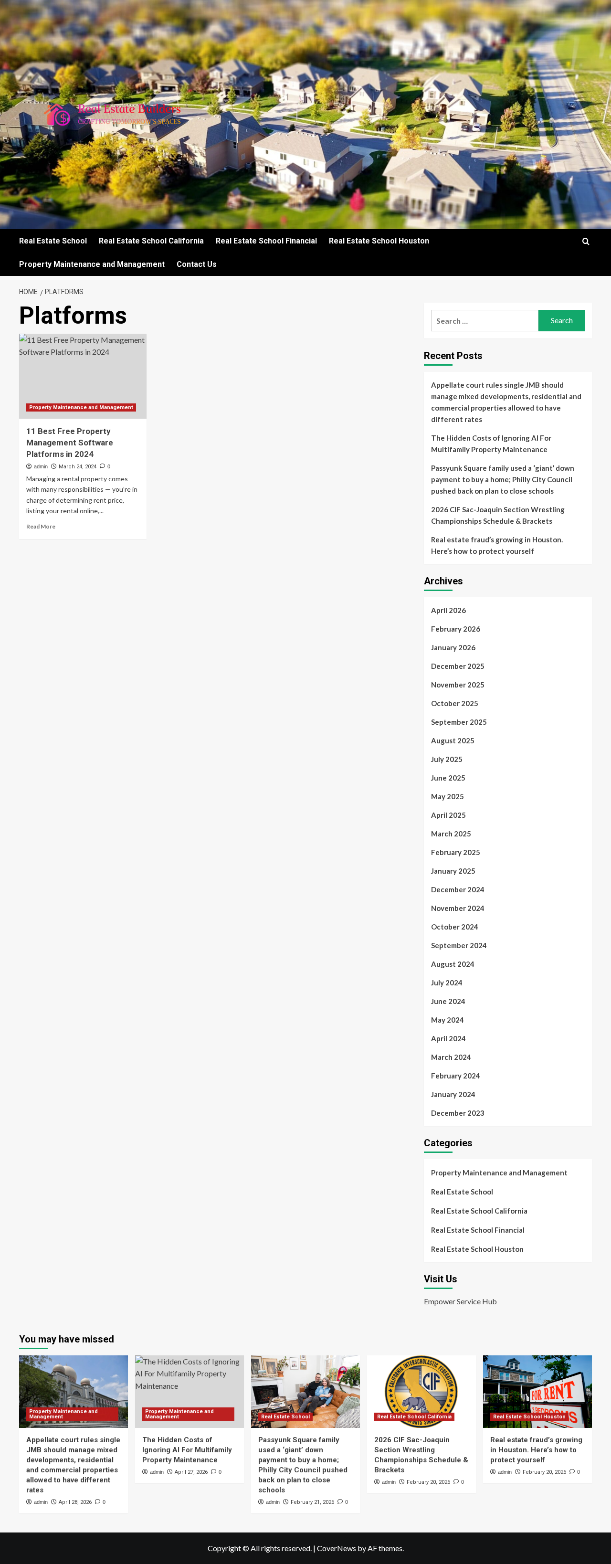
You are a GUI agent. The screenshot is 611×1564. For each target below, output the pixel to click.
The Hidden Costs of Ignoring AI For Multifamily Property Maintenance (491, 443)
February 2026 (455, 628)
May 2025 (447, 796)
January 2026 (453, 647)
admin (41, 466)
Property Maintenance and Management (92, 264)
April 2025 (448, 815)
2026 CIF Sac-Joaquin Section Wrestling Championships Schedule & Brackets (498, 515)
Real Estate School (53, 240)
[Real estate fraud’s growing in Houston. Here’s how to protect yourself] (537, 1391)
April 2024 (448, 1038)
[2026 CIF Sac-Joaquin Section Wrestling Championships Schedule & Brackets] (421, 1391)
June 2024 (448, 1001)
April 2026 (448, 610)
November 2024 (458, 908)
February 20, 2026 (428, 1482)
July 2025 (447, 759)
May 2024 (447, 1019)
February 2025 (455, 852)
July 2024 (447, 982)
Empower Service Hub (460, 1301)
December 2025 (458, 666)
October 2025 (454, 703)
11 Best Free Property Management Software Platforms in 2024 (69, 442)
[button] (586, 241)
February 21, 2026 (312, 1502)
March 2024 (451, 1057)
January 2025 (453, 871)
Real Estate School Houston (379, 240)
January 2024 (453, 1094)
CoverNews (336, 1548)
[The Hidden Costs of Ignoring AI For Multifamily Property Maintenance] (189, 1391)
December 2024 (458, 889)
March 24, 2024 (77, 467)
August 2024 (452, 964)
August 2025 (452, 740)
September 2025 (459, 722)
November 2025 (458, 684)
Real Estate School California (151, 240)
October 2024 (454, 926)
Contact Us (197, 264)
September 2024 (459, 945)
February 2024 (455, 1075)
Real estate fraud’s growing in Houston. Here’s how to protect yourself (497, 545)
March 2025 (451, 833)
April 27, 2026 (191, 1472)
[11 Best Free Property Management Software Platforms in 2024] (83, 376)
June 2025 (448, 777)
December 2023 (458, 1113)
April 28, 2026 (75, 1502)
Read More (40, 526)
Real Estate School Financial (266, 240)
